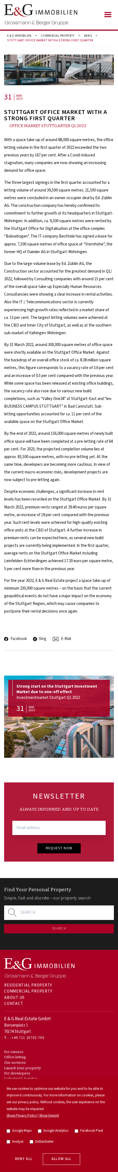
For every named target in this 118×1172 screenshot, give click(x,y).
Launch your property (22, 1068)
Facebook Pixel (91, 1130)
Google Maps (22, 1130)
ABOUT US (14, 997)
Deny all (24, 1159)
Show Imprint (49, 1115)
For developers (17, 1073)
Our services (15, 1062)
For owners (13, 1052)
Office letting (15, 1057)
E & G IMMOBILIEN (19, 36)
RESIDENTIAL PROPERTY (28, 985)
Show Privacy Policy (22, 1115)
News (88, 36)
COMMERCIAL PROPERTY (57, 36)
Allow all (61, 1159)
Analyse (17, 1141)
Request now (59, 848)
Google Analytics (55, 1130)
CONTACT (13, 1003)
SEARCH (59, 928)
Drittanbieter (44, 1141)
